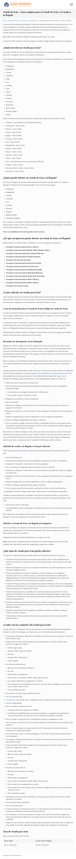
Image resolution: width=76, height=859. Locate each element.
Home (4, 20)
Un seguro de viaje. (13, 700)
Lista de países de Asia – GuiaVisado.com (18, 20)
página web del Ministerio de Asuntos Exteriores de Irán (52, 373)
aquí (36, 383)
